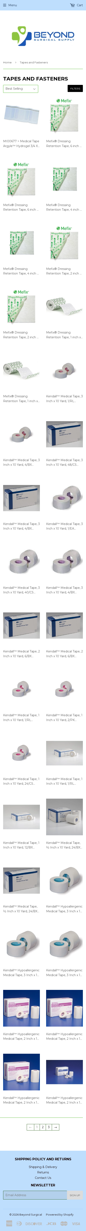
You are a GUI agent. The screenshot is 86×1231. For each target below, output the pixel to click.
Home (7, 62)
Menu (12, 5)
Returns (43, 1172)
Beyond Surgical (30, 1214)
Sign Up (75, 1195)
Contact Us (43, 1178)
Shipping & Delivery (43, 1167)
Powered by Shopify (59, 1214)
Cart (79, 5)
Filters (75, 88)
